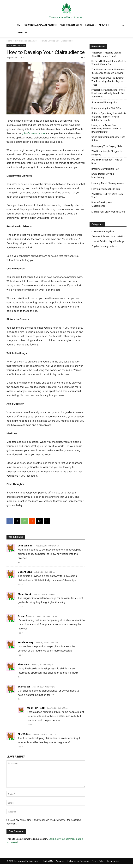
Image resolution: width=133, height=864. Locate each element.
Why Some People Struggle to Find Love (106, 153)
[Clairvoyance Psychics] (66, 10)
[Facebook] (9, 521)
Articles (89, 25)
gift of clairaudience (33, 133)
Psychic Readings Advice (26, 40)
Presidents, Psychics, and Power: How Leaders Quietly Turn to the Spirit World (108, 93)
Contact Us (22, 32)
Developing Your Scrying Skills (106, 146)
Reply (20, 562)
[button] (123, 25)
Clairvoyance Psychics (102, 231)
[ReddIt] (32, 521)
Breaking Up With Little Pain (105, 169)
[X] (17, 521)
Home (18, 25)
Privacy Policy (98, 861)
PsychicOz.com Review (71, 25)
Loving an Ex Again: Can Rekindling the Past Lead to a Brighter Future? (106, 128)
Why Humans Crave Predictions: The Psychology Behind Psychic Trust (107, 81)
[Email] (39, 521)
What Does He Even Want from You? (107, 196)
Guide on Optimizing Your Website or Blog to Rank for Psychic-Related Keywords (108, 116)
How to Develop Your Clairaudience (102, 204)
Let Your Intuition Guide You (105, 189)
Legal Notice (113, 861)
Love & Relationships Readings (107, 241)
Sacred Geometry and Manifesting (102, 176)
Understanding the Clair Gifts (106, 108)
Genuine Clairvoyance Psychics (40, 25)
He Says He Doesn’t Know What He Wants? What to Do (108, 63)
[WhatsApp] (24, 521)
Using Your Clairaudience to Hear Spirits (108, 139)
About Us (104, 25)
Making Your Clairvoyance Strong (108, 211)
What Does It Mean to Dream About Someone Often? (106, 54)
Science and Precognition (104, 102)
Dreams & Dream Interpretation (108, 236)
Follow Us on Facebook (78, 861)
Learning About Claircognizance (107, 183)
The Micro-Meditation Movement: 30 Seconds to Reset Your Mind (108, 71)
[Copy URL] (47, 521)
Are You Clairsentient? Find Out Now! (107, 161)
